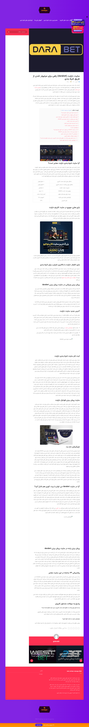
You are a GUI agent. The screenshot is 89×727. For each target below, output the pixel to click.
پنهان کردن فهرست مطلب (66, 110)
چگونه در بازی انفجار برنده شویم (69, 278)
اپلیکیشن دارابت (68, 328)
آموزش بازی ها (38, 20)
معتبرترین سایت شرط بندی (51, 20)
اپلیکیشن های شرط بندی (26, 20)
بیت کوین (58, 508)
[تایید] (9, 32)
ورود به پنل (39, 725)
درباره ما (41, 674)
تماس (41, 671)
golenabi (56, 641)
